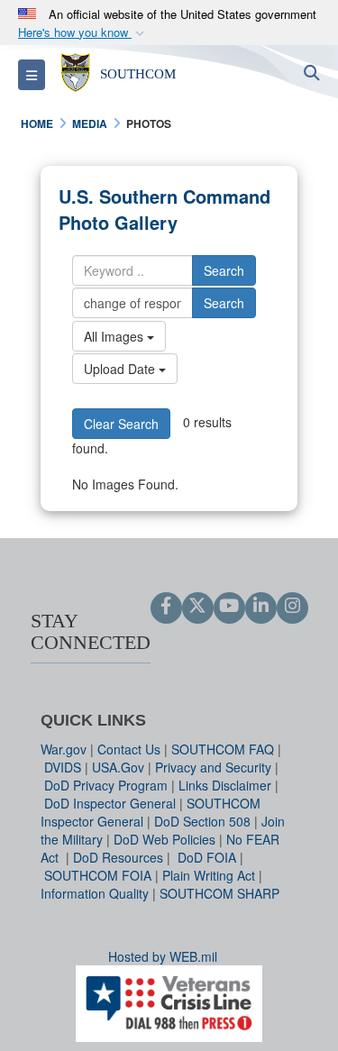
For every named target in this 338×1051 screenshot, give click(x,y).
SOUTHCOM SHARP (219, 893)
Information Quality (95, 893)
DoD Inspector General (110, 803)
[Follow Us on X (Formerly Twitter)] (198, 607)
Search (224, 270)
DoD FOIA (207, 857)
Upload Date (121, 369)
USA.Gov (118, 767)
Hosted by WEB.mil (162, 956)
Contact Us (128, 749)
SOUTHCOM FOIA (97, 875)
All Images (115, 336)
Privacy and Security (213, 767)
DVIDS (62, 767)
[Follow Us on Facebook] (166, 607)
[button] (83, 32)
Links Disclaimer (224, 785)
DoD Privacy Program (106, 785)
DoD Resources (118, 857)
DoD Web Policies (164, 839)
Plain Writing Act (208, 875)
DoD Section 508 (202, 821)
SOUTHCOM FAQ (222, 749)
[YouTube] (229, 607)
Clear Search (121, 424)
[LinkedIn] (261, 607)
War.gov (64, 749)
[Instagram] (292, 607)
